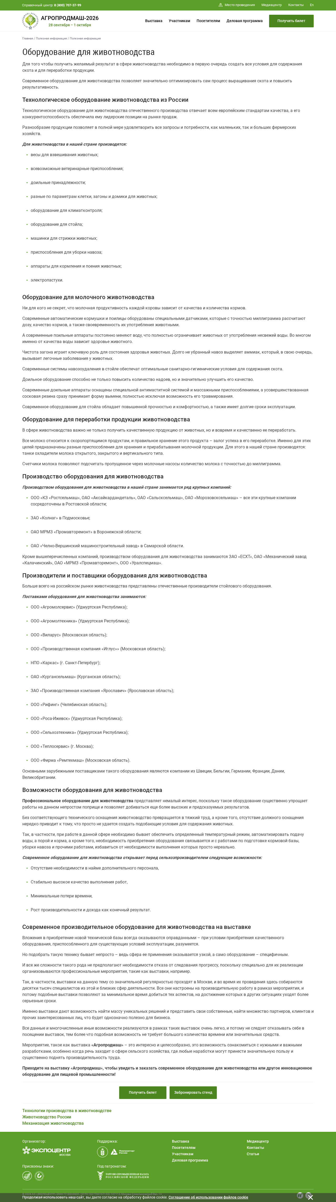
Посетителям (208, 21)
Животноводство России (46, 1116)
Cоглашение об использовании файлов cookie (208, 1197)
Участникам (179, 21)
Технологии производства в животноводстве (67, 1110)
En (312, 5)
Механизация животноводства (53, 1123)
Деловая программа (245, 21)
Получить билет (291, 21)
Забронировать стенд (193, 1092)
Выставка (153, 21)
